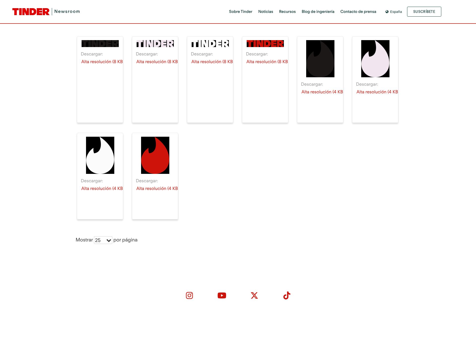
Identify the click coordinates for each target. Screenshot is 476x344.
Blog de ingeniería (318, 11)
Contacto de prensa (358, 11)
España (396, 12)
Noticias (265, 11)
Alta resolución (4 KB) (322, 92)
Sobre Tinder (240, 11)
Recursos (287, 11)
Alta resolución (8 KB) (102, 61)
